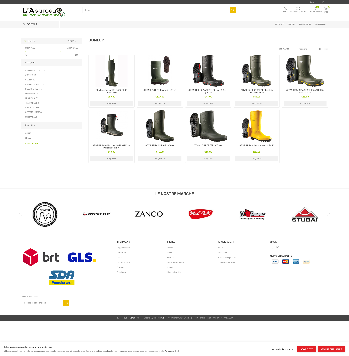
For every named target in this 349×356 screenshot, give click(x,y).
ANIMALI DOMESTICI (34, 84)
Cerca (233, 10)
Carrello (170, 267)
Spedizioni (222, 252)
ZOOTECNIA (30, 75)
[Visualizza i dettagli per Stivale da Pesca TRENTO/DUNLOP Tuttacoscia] (111, 71)
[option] (45, 214)
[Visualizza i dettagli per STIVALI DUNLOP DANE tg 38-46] (160, 126)
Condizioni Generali (226, 262)
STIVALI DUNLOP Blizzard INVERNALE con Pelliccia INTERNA (111, 146)
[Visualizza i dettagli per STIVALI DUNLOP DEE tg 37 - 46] (208, 126)
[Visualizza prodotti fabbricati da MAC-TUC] (200, 214)
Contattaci (121, 252)
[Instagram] (278, 247)
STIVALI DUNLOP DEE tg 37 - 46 (208, 145)
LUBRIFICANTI (31, 98)
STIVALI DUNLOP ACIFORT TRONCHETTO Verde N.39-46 (305, 91)
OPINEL (28, 133)
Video (220, 248)
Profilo (285, 12)
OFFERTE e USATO (33, 112)
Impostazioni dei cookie (281, 349)
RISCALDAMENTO (33, 107)
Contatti (120, 267)
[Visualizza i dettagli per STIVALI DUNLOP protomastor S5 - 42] (256, 126)
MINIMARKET (31, 117)
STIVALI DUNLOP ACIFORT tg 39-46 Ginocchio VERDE (257, 91)
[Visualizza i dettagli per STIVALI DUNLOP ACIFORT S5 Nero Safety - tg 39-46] (208, 71)
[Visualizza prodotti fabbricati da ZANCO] (149, 214)
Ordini (169, 252)
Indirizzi (170, 257)
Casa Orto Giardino (33, 89)
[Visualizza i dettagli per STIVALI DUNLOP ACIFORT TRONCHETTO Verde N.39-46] (305, 71)
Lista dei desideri (174, 272)
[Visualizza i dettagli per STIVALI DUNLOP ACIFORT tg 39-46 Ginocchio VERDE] (256, 71)
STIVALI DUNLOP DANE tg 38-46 (159, 145)
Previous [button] (19, 213)
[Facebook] (272, 247)
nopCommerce (132, 318)
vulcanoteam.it (157, 318)
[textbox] (155, 10)
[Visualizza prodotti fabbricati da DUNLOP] (97, 214)
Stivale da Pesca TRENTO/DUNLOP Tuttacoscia (111, 91)
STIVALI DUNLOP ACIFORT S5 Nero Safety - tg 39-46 (208, 91)
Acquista (111, 103)
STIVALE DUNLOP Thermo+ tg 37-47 (160, 90)
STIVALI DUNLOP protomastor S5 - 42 (257, 145)
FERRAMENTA (31, 93)
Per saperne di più (172, 351)
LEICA (28, 138)
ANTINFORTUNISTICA (35, 70)
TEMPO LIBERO (32, 103)
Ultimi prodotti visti (175, 262)
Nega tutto (307, 349)
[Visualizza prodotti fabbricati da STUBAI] (304, 214)
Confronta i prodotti (298, 12)
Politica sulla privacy (227, 257)
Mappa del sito (123, 248)
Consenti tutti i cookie (331, 349)
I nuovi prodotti (123, 262)
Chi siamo (121, 272)
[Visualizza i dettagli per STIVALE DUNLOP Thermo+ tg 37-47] (160, 71)
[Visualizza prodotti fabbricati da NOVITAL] (45, 214)
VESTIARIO (30, 80)
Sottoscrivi (66, 303)
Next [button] (329, 213)
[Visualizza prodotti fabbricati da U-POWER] (252, 214)
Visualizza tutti (33, 143)
